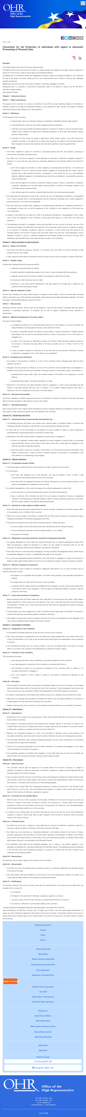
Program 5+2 (43, 1011)
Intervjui (43, 930)
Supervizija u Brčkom (43, 1016)
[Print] (78, 38)
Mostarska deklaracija (43, 1037)
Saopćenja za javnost (43, 925)
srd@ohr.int (46, 1102)
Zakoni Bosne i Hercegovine (43, 997)
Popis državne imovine (43, 1032)
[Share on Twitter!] (66, 38)
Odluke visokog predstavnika (43, 959)
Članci (43, 935)
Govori (43, 940)
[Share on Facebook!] (62, 38)
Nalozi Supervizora (43, 1021)
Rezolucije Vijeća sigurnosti (43, 1002)
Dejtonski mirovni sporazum (43, 987)
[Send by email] (81, 38)
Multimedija (43, 954)
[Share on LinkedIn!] (70, 38)
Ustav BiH (43, 992)
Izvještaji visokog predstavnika (43, 964)
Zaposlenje (43, 1050)
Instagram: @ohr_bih (44, 1067)
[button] (83, 3)
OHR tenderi (43, 1045)
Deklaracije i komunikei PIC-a (43, 975)
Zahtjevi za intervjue (10, 981)
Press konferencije (43, 949)
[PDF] (74, 38)
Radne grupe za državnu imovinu (43, 1026)
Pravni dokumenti (43, 970)
